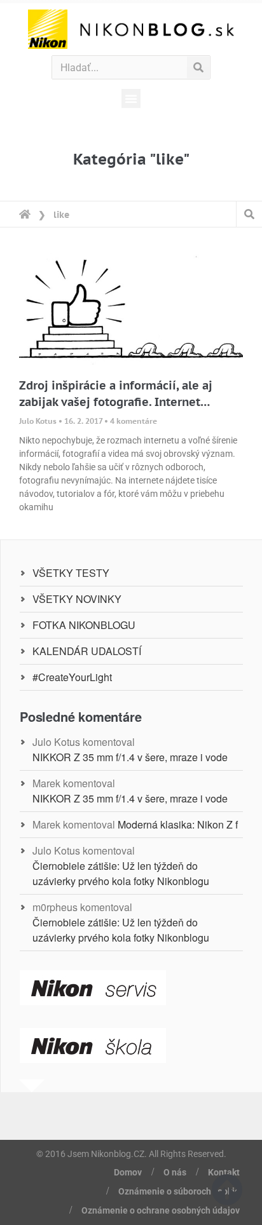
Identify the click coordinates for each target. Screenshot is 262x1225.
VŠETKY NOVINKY (76, 599)
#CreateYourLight (72, 677)
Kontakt (224, 1172)
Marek (46, 783)
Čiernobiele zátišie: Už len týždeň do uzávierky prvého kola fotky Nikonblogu (120, 873)
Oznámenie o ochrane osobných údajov (160, 1210)
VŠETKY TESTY (70, 572)
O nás (174, 1172)
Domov (128, 1172)
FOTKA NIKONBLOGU (83, 625)
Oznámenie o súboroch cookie (179, 1191)
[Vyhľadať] (198, 67)
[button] (131, 98)
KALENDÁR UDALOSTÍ (86, 651)
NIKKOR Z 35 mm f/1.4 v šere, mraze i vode (130, 757)
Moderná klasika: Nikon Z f (178, 824)
